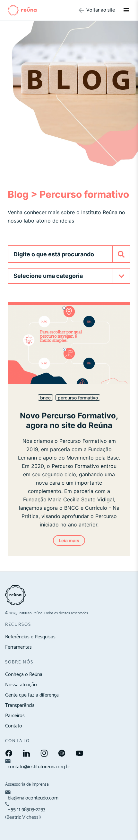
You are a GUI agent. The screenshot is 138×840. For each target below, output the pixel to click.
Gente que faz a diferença (32, 695)
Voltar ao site (100, 10)
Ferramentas (18, 647)
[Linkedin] (26, 753)
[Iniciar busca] (121, 254)
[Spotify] (61, 753)
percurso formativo (78, 397)
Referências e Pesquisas (30, 637)
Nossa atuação (21, 684)
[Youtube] (79, 753)
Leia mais (69, 540)
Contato (13, 726)
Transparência (20, 705)
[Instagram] (44, 753)
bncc (45, 397)
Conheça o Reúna (23, 674)
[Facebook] (9, 753)
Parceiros (15, 715)
